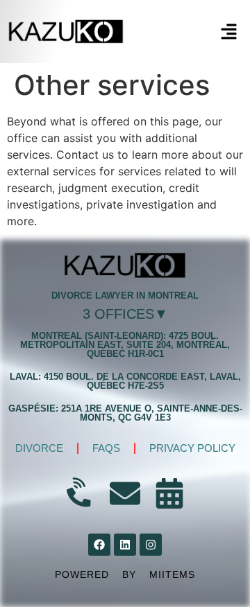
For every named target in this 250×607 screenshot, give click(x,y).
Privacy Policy (192, 448)
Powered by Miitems (125, 574)
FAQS (106, 448)
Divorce (39, 448)
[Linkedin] (125, 545)
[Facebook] (99, 545)
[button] (229, 32)
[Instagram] (151, 545)
